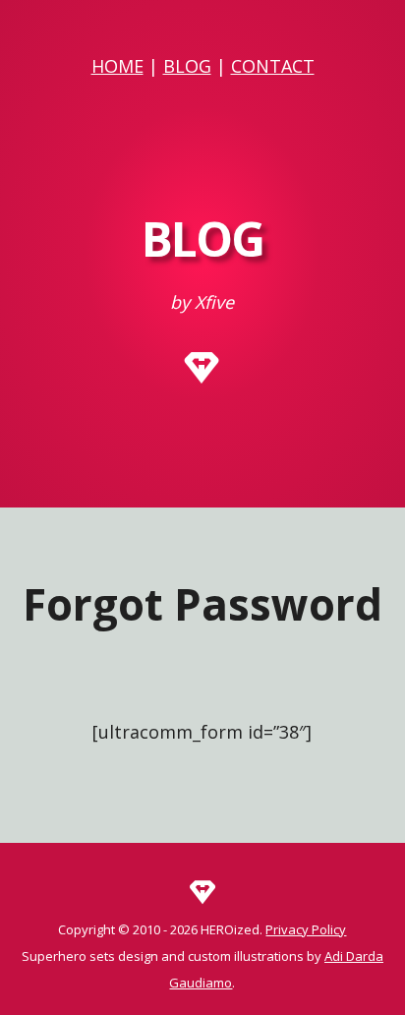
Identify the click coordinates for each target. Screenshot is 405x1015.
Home (117, 66)
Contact (273, 66)
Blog (187, 66)
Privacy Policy (305, 929)
